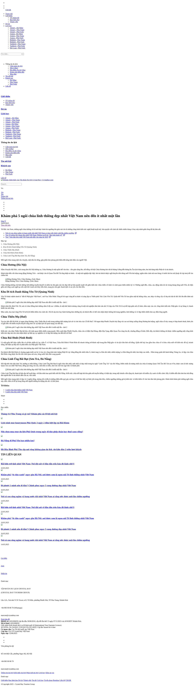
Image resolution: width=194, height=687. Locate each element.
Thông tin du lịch (7, 198)
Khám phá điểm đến (17, 72)
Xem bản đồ (5, 619)
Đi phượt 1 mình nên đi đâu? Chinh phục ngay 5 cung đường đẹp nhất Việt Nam (38, 485)
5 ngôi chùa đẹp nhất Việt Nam (16, 392)
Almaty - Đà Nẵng (16, 28)
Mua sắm (13, 74)
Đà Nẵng (13, 80)
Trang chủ (9, 14)
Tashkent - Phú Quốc (17, 46)
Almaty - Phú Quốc (17, 32)
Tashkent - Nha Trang (17, 44)
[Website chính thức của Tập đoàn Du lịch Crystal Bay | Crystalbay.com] (27, 180)
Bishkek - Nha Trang (17, 40)
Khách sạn (9, 78)
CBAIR (8, 10)
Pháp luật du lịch (32, 673)
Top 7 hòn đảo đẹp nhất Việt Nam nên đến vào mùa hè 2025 (26, 237)
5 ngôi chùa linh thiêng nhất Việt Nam (18, 390)
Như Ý (3, 221)
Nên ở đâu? (14, 68)
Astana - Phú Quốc (16, 38)
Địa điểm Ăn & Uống (17, 70)
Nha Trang (14, 82)
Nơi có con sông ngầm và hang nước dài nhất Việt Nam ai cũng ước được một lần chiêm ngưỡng (39, 233)
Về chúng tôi (14, 18)
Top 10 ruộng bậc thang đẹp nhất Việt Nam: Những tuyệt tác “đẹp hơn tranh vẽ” (33, 235)
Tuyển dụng (48, 680)
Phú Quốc (13, 84)
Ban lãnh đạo (14, 20)
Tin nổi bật (9, 76)
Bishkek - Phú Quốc (17, 42)
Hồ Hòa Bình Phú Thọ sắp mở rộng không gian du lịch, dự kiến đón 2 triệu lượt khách (41, 449)
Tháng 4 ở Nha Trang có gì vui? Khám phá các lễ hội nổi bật (29, 414)
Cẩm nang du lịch (16, 66)
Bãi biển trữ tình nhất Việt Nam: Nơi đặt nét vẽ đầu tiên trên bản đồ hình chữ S (37, 464)
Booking (56, 680)
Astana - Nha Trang (17, 36)
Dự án (7, 24)
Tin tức (34, 680)
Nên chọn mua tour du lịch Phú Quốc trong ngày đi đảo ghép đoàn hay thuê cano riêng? (42, 431)
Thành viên (14, 22)
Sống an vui (49, 673)
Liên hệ (8, 86)
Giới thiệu (8, 16)
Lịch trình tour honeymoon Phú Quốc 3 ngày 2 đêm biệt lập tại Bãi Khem (35, 423)
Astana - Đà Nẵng (16, 34)
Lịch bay (8, 26)
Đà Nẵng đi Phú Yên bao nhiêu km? (18, 440)
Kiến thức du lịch (20, 673)
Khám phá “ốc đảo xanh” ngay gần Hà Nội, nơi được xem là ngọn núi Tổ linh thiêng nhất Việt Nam (47, 474)
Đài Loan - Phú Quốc (17, 48)
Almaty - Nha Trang (17, 30)
